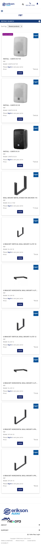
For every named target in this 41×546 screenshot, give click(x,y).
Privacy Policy (20, 540)
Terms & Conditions (7, 540)
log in (10, 67)
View (20, 73)
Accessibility (4, 543)
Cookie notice (31, 540)
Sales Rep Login (34, 534)
